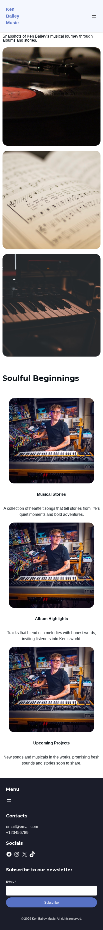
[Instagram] (17, 854)
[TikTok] (32, 854)
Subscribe (51, 902)
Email (11, 881)
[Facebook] (9, 854)
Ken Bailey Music (12, 16)
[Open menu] (94, 16)
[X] (25, 854)
